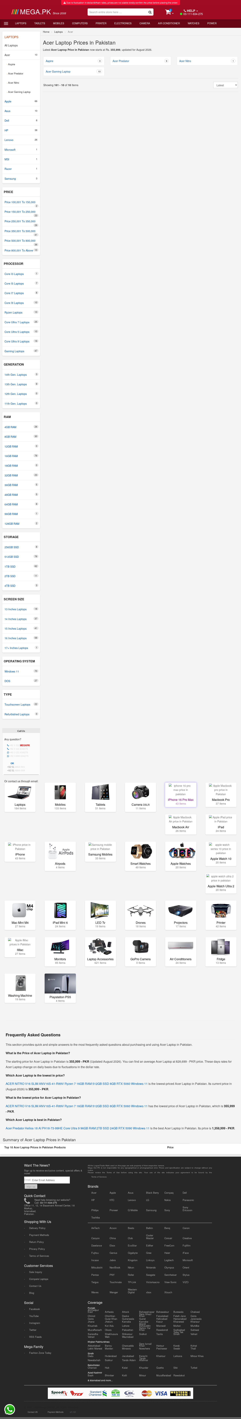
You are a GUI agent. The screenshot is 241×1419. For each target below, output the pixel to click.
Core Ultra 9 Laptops (21, 341)
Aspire (11, 64)
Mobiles (58, 23)
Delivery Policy (37, 1228)
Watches (193, 23)
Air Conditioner (169, 23)
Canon (186, 1228)
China (113, 1238)
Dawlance (96, 1245)
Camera (145, 23)
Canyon (95, 1238)
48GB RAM (21, 495)
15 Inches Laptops (21, 628)
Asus (21, 111)
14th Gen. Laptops (21, 374)
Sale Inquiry (35, 1272)
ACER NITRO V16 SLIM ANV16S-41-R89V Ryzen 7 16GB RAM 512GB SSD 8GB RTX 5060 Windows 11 (77, 1083)
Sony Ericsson (187, 1208)
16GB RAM (21, 456)
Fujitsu (95, 1253)
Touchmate (116, 1282)
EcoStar (132, 1245)
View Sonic (170, 1282)
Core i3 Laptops (21, 274)
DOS (21, 681)
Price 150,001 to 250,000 (21, 213)
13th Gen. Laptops (21, 384)
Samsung (21, 178)
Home (46, 31)
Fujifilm (187, 1245)
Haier (167, 1253)
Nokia (167, 1200)
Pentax (95, 1275)
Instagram (34, 1323)
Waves (95, 1292)
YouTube (34, 1316)
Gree (148, 1253)
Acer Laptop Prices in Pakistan (79, 42)
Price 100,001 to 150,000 (21, 203)
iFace (186, 1253)
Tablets (39, 23)
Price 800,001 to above (21, 250)
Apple (21, 101)
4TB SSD (21, 586)
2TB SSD (21, 576)
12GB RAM (21, 446)
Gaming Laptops (21, 351)
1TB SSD (21, 566)
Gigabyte (133, 1253)
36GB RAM (21, 485)
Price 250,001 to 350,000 (21, 222)
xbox (148, 1292)
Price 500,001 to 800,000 (21, 242)
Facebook (34, 1309)
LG (147, 1200)
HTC (112, 1200)
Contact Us (35, 1286)
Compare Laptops (38, 1279)
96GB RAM (21, 514)
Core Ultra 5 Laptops (21, 332)
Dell (21, 120)
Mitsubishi (96, 1267)
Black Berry (152, 1192)
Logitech (169, 1260)
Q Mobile (133, 1210)
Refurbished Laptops (21, 714)
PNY (112, 1275)
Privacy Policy (37, 1249)
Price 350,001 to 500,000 (21, 232)
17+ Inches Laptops (21, 648)
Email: (28, 1179)
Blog (31, 1293)
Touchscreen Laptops (21, 704)
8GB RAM (21, 436)
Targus (95, 1282)
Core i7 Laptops (21, 293)
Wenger (114, 1292)
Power (212, 23)
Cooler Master (150, 1236)
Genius (113, 1253)
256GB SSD (21, 547)
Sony (167, 1210)
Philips (95, 1210)
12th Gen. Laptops (21, 394)
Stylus (186, 1275)
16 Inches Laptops (21, 638)
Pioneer (114, 1210)
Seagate (150, 1275)
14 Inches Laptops (21, 619)
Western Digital (132, 1291)
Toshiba (95, 1217)
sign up (31, 1186)
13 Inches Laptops (21, 609)
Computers (80, 23)
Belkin (149, 1228)
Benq (167, 1228)
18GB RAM (21, 465)
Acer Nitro (13, 82)
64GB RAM (21, 504)
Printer (101, 23)
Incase (95, 1260)
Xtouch (168, 1292)
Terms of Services (39, 1256)
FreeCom (169, 1245)
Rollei (131, 1275)
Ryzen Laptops (21, 312)
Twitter (32, 1330)
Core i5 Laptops (21, 283)
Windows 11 (21, 671)
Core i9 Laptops (21, 303)
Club (130, 1238)
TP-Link (132, 1282)
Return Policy (36, 1242)
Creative (187, 1238)
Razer (21, 169)
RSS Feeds (35, 1337)
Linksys (150, 1260)
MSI (21, 159)
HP (21, 130)
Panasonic (188, 1200)
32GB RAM (21, 475)
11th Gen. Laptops (21, 403)
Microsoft (21, 149)
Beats (131, 1228)
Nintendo (151, 1267)
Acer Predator (15, 73)
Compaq (168, 1192)
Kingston (132, 1260)
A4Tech (95, 1228)
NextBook (115, 1267)
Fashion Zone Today (40, 1353)
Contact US (33, 1412)
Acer (21, 55)
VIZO (185, 1282)
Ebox (112, 1245)
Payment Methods (39, 1235)
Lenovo (21, 140)
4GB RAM (21, 427)
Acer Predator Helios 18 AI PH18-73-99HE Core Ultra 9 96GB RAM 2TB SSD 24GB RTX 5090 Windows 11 (77, 1128)
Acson (113, 1228)
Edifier (149, 1245)
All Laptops (11, 45)
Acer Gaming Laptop (19, 92)
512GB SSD (21, 557)
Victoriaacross (152, 1282)
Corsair (168, 1238)
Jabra (113, 1260)
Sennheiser (170, 1275)
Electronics (123, 23)
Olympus (169, 1267)
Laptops (20, 23)
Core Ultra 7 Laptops (21, 322)
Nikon (131, 1267)
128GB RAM (21, 523)
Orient (186, 1267)
